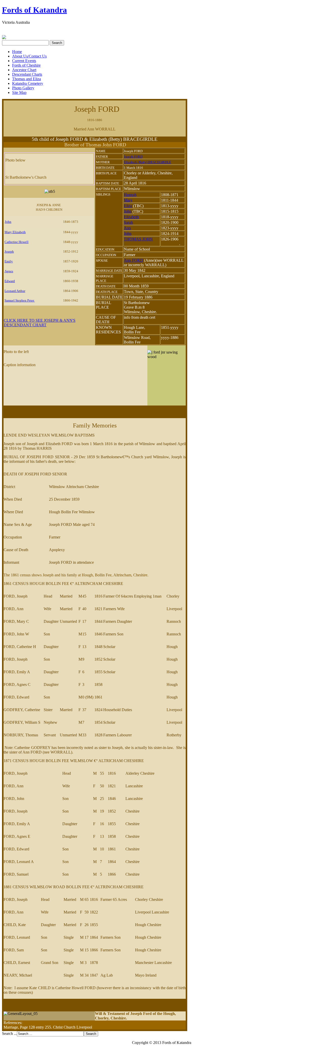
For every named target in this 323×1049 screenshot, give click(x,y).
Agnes (9, 271)
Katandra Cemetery (27, 83)
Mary (128, 200)
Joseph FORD (133, 156)
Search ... (9, 1033)
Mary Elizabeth (15, 232)
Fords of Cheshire (26, 65)
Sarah (128, 222)
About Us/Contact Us (29, 56)
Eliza (128, 206)
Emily (9, 261)
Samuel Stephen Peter (20, 300)
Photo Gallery (23, 88)
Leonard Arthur (15, 291)
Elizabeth (131, 217)
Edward (10, 281)
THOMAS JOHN (138, 239)
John (8, 222)
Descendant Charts (27, 74)
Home (17, 51)
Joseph (9, 251)
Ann (127, 228)
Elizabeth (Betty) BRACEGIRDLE (147, 162)
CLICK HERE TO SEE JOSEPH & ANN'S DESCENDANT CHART (39, 322)
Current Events (24, 61)
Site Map (19, 92)
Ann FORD (133, 260)
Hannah (130, 195)
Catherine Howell (17, 242)
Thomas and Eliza (26, 79)
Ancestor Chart (24, 70)
